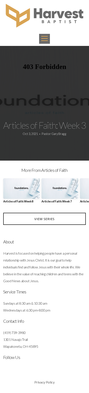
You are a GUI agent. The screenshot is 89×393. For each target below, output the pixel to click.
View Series (44, 219)
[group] (21, 192)
